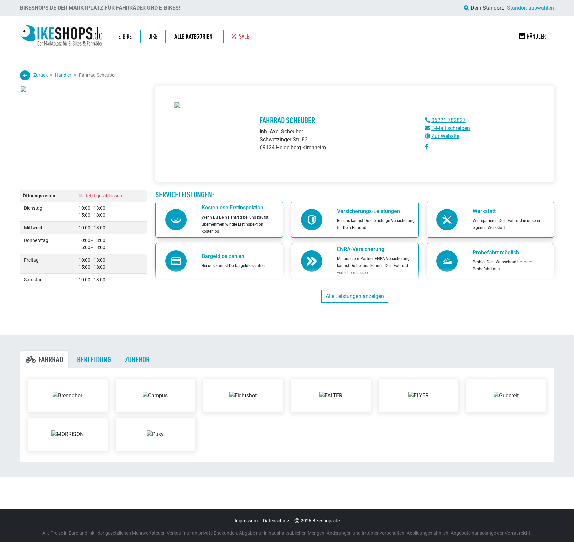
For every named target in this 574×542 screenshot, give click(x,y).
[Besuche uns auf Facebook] (426, 147)
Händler (536, 36)
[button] (195, 36)
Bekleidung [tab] (94, 359)
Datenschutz (276, 520)
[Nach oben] (556, 523)
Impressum (246, 520)
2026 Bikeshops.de (320, 520)
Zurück (40, 75)
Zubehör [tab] (137, 359)
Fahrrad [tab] (50, 359)
